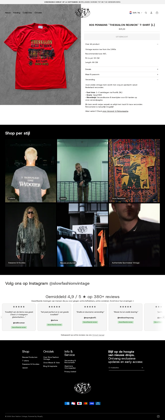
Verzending (90, 79)
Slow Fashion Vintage (19, 416)
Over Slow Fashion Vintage (51, 358)
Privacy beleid (70, 371)
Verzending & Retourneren (70, 361)
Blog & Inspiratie (50, 366)
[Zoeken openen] (146, 13)
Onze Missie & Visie (51, 362)
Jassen (25, 368)
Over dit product (92, 44)
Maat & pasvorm (92, 74)
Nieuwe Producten (29, 357)
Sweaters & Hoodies (30, 364)
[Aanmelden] (142, 368)
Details (88, 69)
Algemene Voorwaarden (70, 367)
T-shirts (25, 360)
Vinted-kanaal (98, 335)
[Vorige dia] (3, 54)
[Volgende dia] (78, 54)
